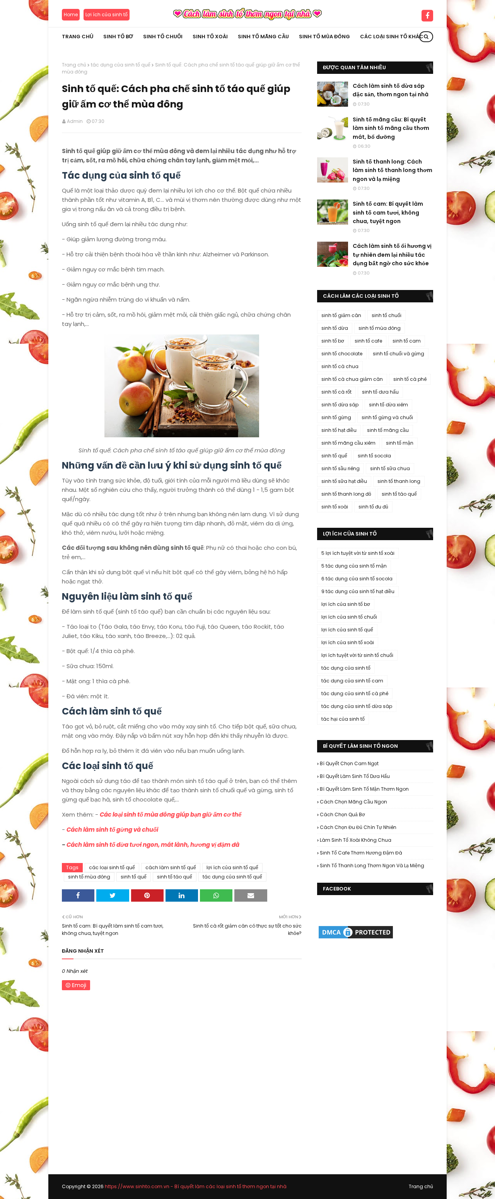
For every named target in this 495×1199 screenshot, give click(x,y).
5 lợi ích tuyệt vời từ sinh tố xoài (357, 553)
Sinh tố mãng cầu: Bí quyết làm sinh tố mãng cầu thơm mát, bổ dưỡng (391, 128)
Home (71, 14)
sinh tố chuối (386, 315)
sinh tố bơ (332, 341)
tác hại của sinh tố (343, 719)
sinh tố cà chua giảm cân (352, 379)
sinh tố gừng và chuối (387, 417)
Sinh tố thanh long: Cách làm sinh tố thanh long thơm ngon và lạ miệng (392, 170)
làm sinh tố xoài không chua (355, 840)
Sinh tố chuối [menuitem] (163, 36)
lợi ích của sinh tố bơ (345, 604)
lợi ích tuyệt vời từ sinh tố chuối (357, 655)
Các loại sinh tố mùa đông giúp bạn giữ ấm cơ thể (170, 814)
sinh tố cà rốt (336, 392)
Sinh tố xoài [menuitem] (210, 36)
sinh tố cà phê (410, 379)
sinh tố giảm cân (341, 315)
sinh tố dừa (334, 328)
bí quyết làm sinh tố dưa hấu (355, 776)
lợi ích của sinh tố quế (232, 867)
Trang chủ (74, 64)
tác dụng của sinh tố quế (120, 64)
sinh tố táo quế (174, 876)
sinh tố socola (374, 455)
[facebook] (427, 15)
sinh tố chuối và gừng (398, 353)
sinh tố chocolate (341, 353)
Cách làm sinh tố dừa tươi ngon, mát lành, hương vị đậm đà (153, 845)
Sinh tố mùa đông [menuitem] (324, 36)
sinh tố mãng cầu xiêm (348, 443)
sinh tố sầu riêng (340, 468)
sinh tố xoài (334, 506)
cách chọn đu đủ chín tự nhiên (358, 827)
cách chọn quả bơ (342, 814)
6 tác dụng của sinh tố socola (357, 578)
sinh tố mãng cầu (388, 430)
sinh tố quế (134, 876)
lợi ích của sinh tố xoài (347, 642)
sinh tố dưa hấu (380, 392)
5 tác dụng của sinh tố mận (354, 566)
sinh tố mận (399, 443)
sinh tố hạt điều (339, 430)
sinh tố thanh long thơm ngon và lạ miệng (372, 865)
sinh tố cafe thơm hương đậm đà (361, 852)
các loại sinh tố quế (112, 867)
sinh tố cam (407, 341)
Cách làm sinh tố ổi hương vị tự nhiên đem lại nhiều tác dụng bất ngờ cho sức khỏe (392, 254)
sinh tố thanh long (398, 481)
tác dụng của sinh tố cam (352, 680)
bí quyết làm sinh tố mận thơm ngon (364, 789)
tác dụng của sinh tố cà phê (354, 693)
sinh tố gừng (336, 417)
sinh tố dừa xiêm (388, 404)
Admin (75, 121)
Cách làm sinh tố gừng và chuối (112, 829)
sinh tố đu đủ (373, 506)
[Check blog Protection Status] (355, 938)
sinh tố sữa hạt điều (344, 481)
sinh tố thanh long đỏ (346, 494)
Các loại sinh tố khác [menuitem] (391, 36)
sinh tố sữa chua (390, 468)
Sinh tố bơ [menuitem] (118, 36)
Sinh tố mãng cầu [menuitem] (263, 36)
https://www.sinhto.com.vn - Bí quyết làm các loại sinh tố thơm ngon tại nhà (196, 1186)
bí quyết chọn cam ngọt (349, 763)
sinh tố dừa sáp (339, 404)
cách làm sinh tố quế (170, 867)
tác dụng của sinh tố (345, 668)
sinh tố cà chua (339, 366)
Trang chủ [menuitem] (77, 36)
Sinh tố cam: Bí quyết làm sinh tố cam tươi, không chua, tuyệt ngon (388, 212)
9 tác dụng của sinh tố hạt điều (357, 591)
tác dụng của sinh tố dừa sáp (356, 706)
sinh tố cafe (368, 341)
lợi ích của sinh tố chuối (349, 617)
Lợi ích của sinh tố (106, 14)
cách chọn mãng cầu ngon (353, 801)
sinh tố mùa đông (89, 876)
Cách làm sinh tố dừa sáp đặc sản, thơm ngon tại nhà (390, 90)
